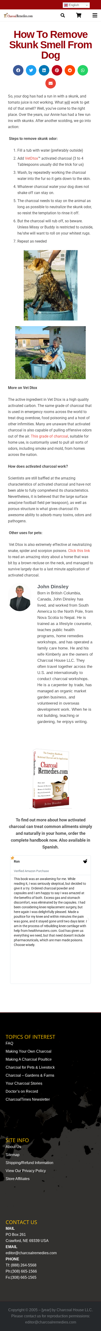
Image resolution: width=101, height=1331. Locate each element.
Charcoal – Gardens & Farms (30, 1075)
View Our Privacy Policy (26, 1171)
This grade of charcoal (49, 436)
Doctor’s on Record (22, 1091)
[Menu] (94, 15)
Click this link (79, 550)
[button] (18, 70)
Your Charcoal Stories (24, 1083)
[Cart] (78, 15)
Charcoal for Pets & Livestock (30, 1067)
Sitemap (12, 1155)
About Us (13, 1147)
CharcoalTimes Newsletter (28, 1099)
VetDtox (31, 158)
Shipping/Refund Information (29, 1163)
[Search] (63, 15)
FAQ (9, 1043)
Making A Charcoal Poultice (29, 1059)
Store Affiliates (18, 1179)
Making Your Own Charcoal (28, 1051)
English (73, 5)
